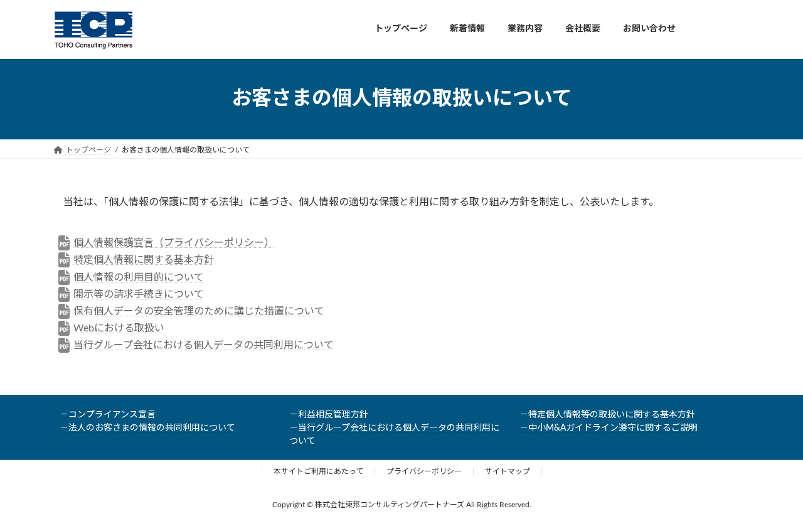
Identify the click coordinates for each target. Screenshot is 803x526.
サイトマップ (507, 471)
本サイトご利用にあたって (318, 471)
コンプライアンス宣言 (112, 415)
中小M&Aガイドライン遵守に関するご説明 (613, 428)
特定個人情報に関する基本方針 (143, 260)
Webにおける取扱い (118, 328)
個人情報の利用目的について (138, 277)
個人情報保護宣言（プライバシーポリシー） (173, 243)
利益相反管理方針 (333, 415)
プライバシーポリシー (424, 471)
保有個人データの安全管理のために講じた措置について (198, 311)
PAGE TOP (772, 498)
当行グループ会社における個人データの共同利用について (203, 345)
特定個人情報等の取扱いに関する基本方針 (611, 415)
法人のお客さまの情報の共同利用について (151, 428)
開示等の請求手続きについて (138, 294)
